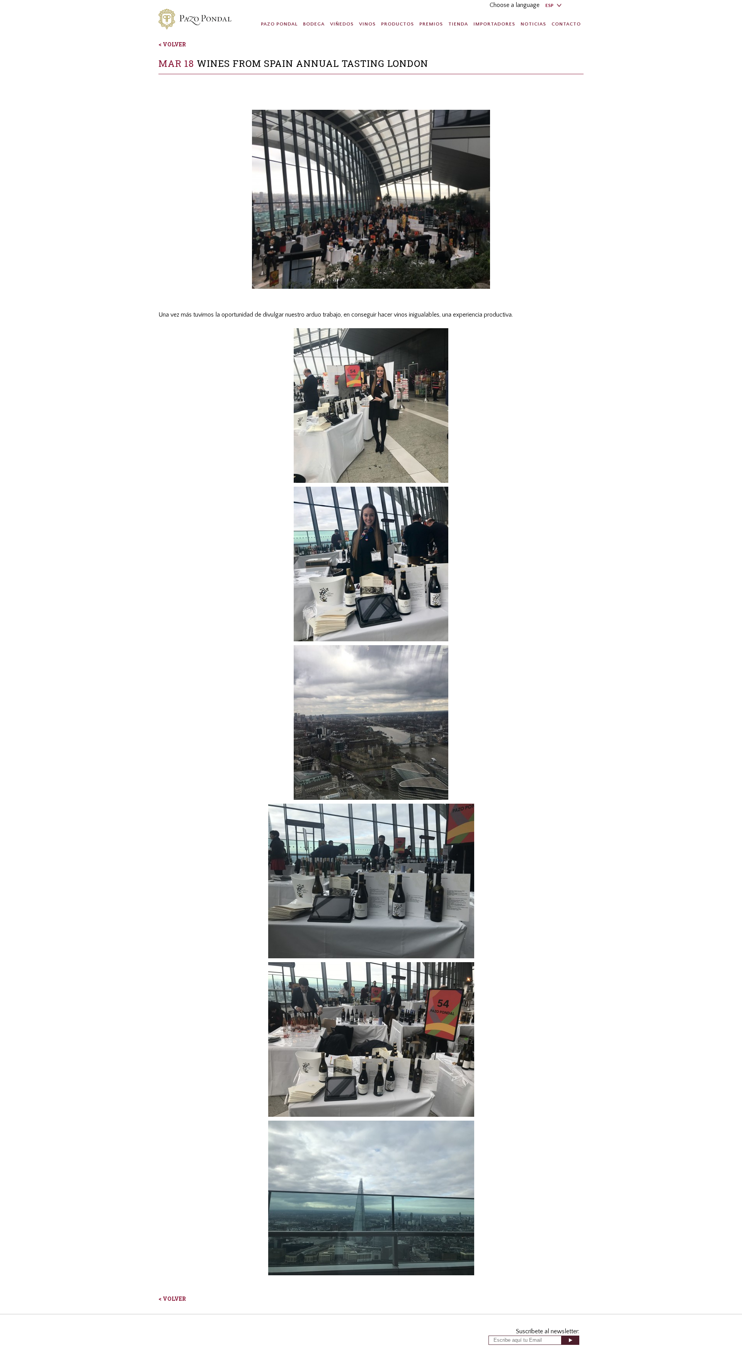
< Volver (172, 44)
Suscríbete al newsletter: (547, 1331)
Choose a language (514, 5)
